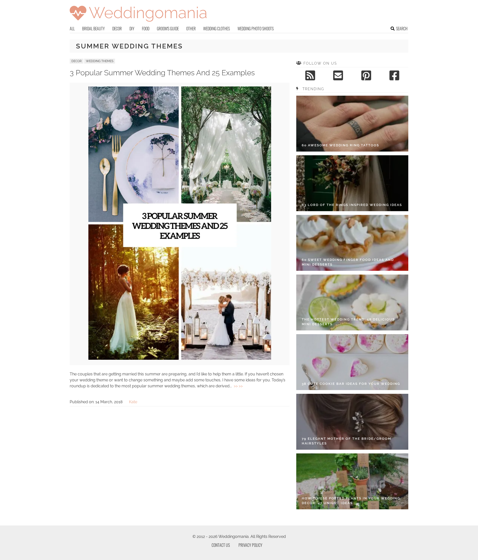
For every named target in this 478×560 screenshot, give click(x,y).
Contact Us (221, 545)
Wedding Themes (99, 61)
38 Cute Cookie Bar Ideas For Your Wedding (351, 384)
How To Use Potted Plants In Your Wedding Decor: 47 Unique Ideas (351, 500)
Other (191, 29)
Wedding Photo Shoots (256, 29)
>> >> (238, 386)
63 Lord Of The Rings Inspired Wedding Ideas (352, 205)
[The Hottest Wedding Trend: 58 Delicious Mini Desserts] (352, 302)
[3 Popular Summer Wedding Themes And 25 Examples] (179, 358)
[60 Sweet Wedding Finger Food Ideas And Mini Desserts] (352, 243)
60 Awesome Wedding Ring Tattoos (340, 145)
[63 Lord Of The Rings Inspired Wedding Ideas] (352, 183)
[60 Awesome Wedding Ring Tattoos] (352, 124)
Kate (133, 402)
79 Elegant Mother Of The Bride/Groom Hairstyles (346, 441)
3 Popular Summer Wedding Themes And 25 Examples (162, 72)
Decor (117, 29)
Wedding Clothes (216, 29)
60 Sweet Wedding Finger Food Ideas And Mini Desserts (348, 262)
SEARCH (402, 29)
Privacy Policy (250, 545)
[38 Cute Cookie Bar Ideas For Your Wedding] (352, 362)
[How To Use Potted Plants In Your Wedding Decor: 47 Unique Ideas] (352, 481)
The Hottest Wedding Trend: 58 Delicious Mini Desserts (348, 322)
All (72, 29)
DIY (131, 29)
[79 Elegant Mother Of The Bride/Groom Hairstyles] (352, 422)
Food (145, 29)
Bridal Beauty (93, 29)
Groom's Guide (168, 29)
